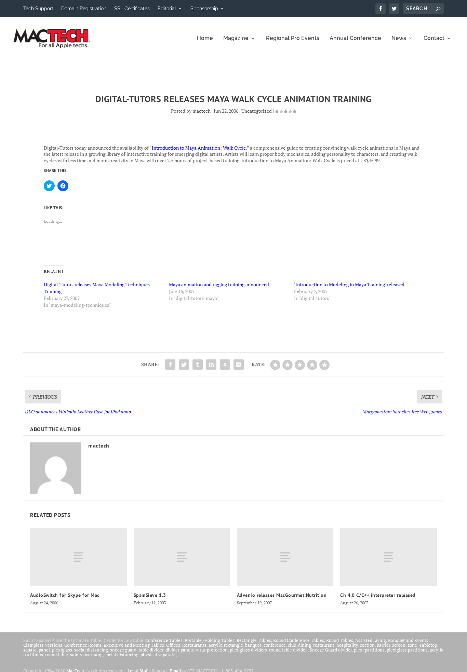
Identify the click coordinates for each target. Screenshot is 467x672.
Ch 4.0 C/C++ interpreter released (378, 595)
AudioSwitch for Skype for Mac (64, 595)
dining (304, 645)
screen (398, 645)
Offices (173, 645)
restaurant (323, 645)
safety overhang (86, 655)
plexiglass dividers (248, 650)
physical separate (158, 655)
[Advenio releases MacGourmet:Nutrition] (285, 557)
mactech (201, 111)
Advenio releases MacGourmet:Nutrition (282, 595)
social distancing (91, 650)
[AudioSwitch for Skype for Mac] (78, 557)
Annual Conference (355, 38)
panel (44, 650)
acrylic (215, 645)
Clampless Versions (42, 645)
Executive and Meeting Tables (134, 645)
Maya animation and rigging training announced (219, 284)
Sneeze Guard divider (331, 650)
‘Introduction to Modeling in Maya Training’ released (349, 284)
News (398, 38)
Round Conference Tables (298, 640)
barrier (383, 645)
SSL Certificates (132, 8)
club (292, 645)
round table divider (288, 650)
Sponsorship (204, 8)
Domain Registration (83, 8)
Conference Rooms (83, 645)
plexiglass (62, 650)
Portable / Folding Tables (210, 640)
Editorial (167, 8)
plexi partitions (369, 650)
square (30, 650)
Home (205, 38)
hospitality (347, 645)
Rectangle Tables (254, 640)
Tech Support (38, 8)
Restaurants (194, 645)
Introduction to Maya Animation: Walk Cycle (199, 148)
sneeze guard (123, 650)
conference (275, 645)
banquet (253, 645)
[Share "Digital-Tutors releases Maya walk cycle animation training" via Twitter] (184, 364)
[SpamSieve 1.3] (182, 557)
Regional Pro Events (292, 38)
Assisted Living (370, 640)
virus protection (212, 650)
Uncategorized (256, 111)
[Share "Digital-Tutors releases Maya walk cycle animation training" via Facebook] (170, 364)
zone (412, 645)
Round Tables (339, 640)
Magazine (236, 38)
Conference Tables (164, 640)
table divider (150, 650)
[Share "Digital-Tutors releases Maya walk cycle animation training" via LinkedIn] (211, 364)
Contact (434, 38)
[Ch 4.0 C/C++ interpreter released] (388, 557)
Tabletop (428, 645)
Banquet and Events (408, 640)
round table (56, 655)
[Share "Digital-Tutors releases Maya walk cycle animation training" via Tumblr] (197, 364)
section (367, 645)
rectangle (233, 645)
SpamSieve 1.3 (150, 595)
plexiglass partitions (407, 650)
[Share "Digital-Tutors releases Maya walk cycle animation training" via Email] (238, 364)
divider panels (179, 650)
